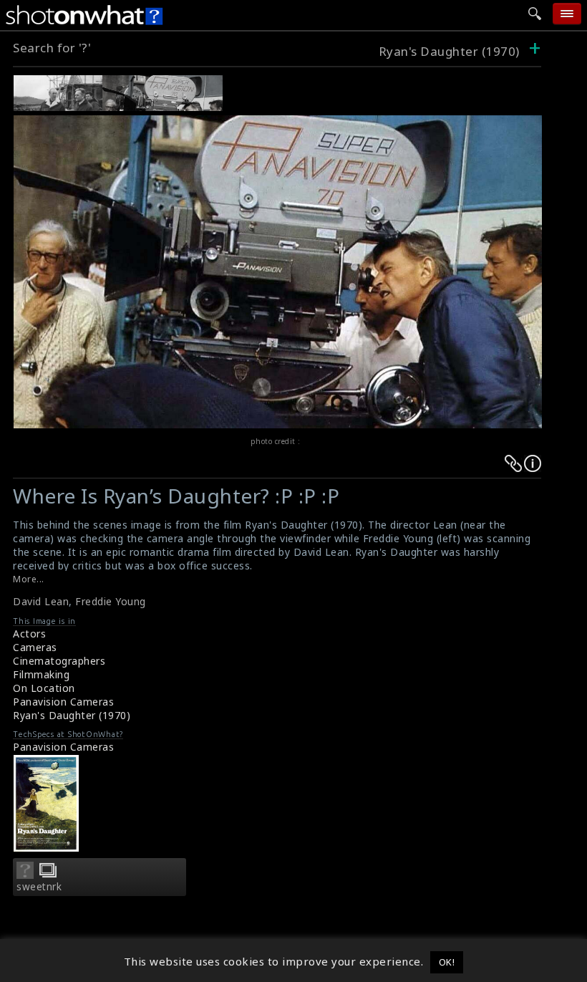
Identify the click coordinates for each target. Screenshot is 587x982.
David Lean (41, 601)
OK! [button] (447, 961)
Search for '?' (52, 47)
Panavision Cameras (63, 701)
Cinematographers (59, 661)
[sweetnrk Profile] (25, 874)
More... (28, 579)
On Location (44, 688)
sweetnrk (39, 886)
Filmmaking (41, 674)
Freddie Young (110, 601)
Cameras (35, 647)
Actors (29, 633)
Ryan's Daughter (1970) (451, 51)
